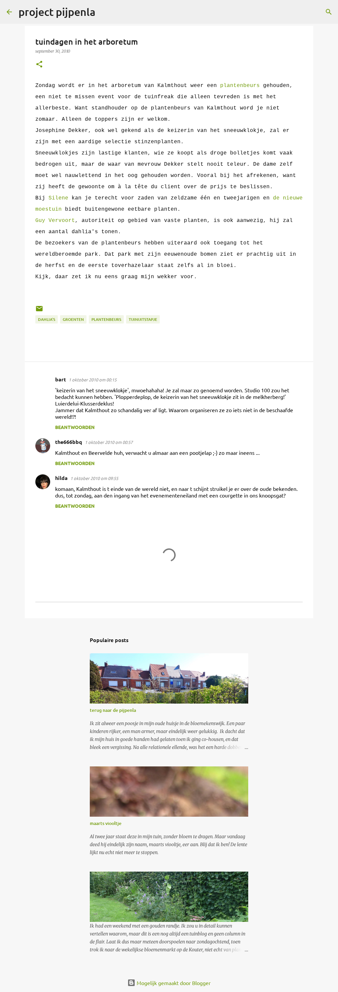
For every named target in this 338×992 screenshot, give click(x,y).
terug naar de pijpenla (113, 710)
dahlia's (46, 319)
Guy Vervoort (55, 221)
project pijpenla (56, 11)
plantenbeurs (240, 86)
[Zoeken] (105, 12)
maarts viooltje (105, 823)
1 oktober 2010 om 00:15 (93, 379)
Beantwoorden (75, 427)
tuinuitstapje (143, 319)
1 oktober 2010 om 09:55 (94, 478)
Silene (58, 198)
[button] (39, 64)
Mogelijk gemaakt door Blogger (173, 982)
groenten (73, 319)
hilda (61, 477)
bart (60, 379)
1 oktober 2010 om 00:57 (109, 442)
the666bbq (68, 441)
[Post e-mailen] (39, 311)
